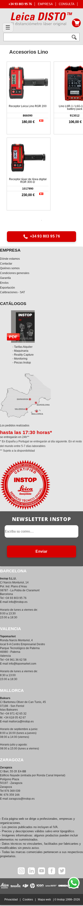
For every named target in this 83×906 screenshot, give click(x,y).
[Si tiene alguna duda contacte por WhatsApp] (74, 883)
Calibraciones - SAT (12, 292)
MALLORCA (12, 690)
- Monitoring (19, 358)
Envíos (4, 282)
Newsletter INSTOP (41, 518)
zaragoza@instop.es (22, 798)
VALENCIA (10, 628)
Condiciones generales (14, 273)
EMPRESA (45, 4)
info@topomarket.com (22, 663)
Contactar (6, 263)
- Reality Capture (23, 354)
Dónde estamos (10, 258)
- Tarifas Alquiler (22, 346)
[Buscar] (74, 37)
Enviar (41, 551)
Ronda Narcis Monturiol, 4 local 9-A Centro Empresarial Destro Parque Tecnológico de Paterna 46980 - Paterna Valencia (22, 648)
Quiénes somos (10, 268)
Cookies (28, 899)
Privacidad (11, 899)
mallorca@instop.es (21, 721)
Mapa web (44, 899)
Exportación (7, 287)
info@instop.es (18, 602)
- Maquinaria (20, 350)
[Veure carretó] (76, 22)
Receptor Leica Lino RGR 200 (28, 106)
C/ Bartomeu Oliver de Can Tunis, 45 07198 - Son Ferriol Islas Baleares (23, 706)
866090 (28, 115)
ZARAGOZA (12, 760)
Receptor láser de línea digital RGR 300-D (28, 181)
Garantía (5, 278)
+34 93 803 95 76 (45, 236)
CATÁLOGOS (13, 303)
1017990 (27, 188)
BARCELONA (13, 571)
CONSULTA (66, 4)
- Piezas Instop (21, 362)
